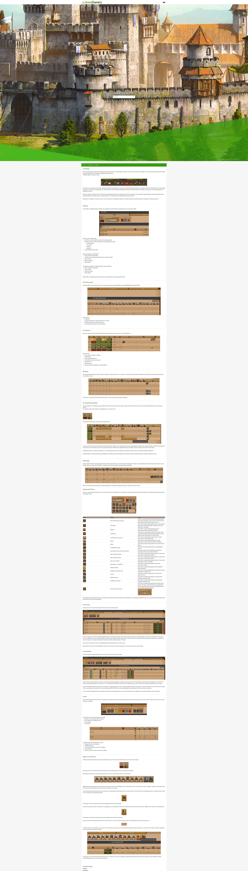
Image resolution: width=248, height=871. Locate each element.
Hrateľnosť (90, 165)
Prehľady (96, 165)
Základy (85, 868)
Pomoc (84, 165)
